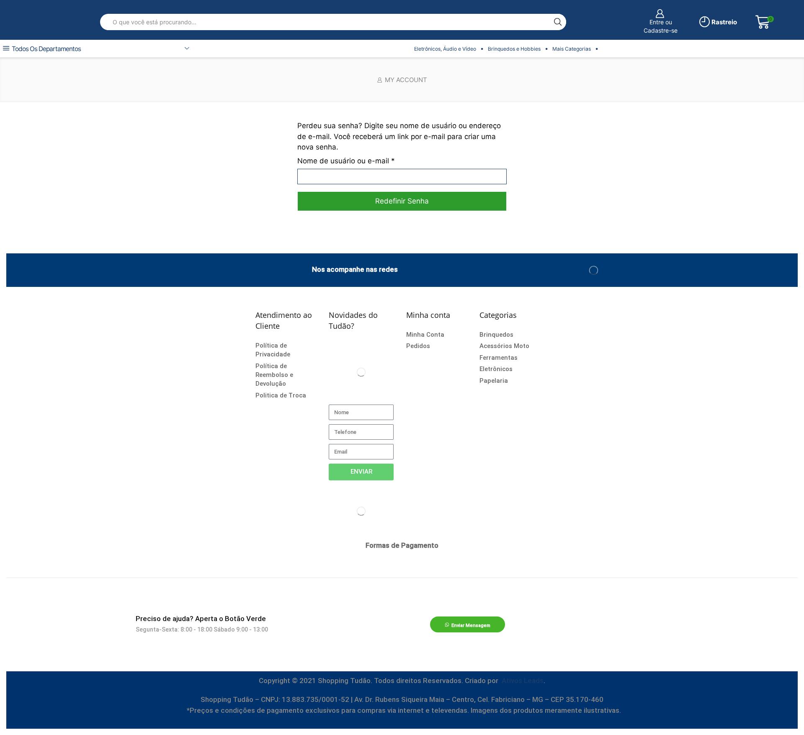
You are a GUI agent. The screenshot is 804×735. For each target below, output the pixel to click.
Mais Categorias (571, 49)
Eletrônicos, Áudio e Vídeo (445, 49)
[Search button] (558, 22)
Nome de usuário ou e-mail (346, 160)
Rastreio (723, 22)
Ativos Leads (523, 680)
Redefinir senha (402, 201)
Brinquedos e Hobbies (514, 49)
